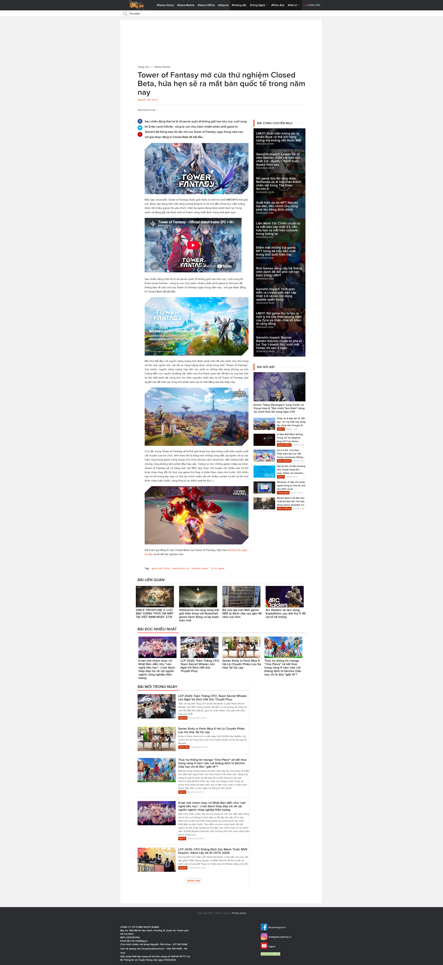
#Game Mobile (185, 5)
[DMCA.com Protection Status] (271, 954)
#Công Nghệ (258, 5)
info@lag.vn (141, 940)
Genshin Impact (200, 568)
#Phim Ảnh (277, 5)
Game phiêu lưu (180, 568)
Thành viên (313, 5)
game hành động (161, 568)
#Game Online (165, 5)
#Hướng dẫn (239, 5)
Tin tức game (217, 568)
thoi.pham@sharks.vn (153, 948)
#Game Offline (206, 5)
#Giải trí (293, 5)
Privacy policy (239, 913)
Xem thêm (194, 881)
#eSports (223, 5)
